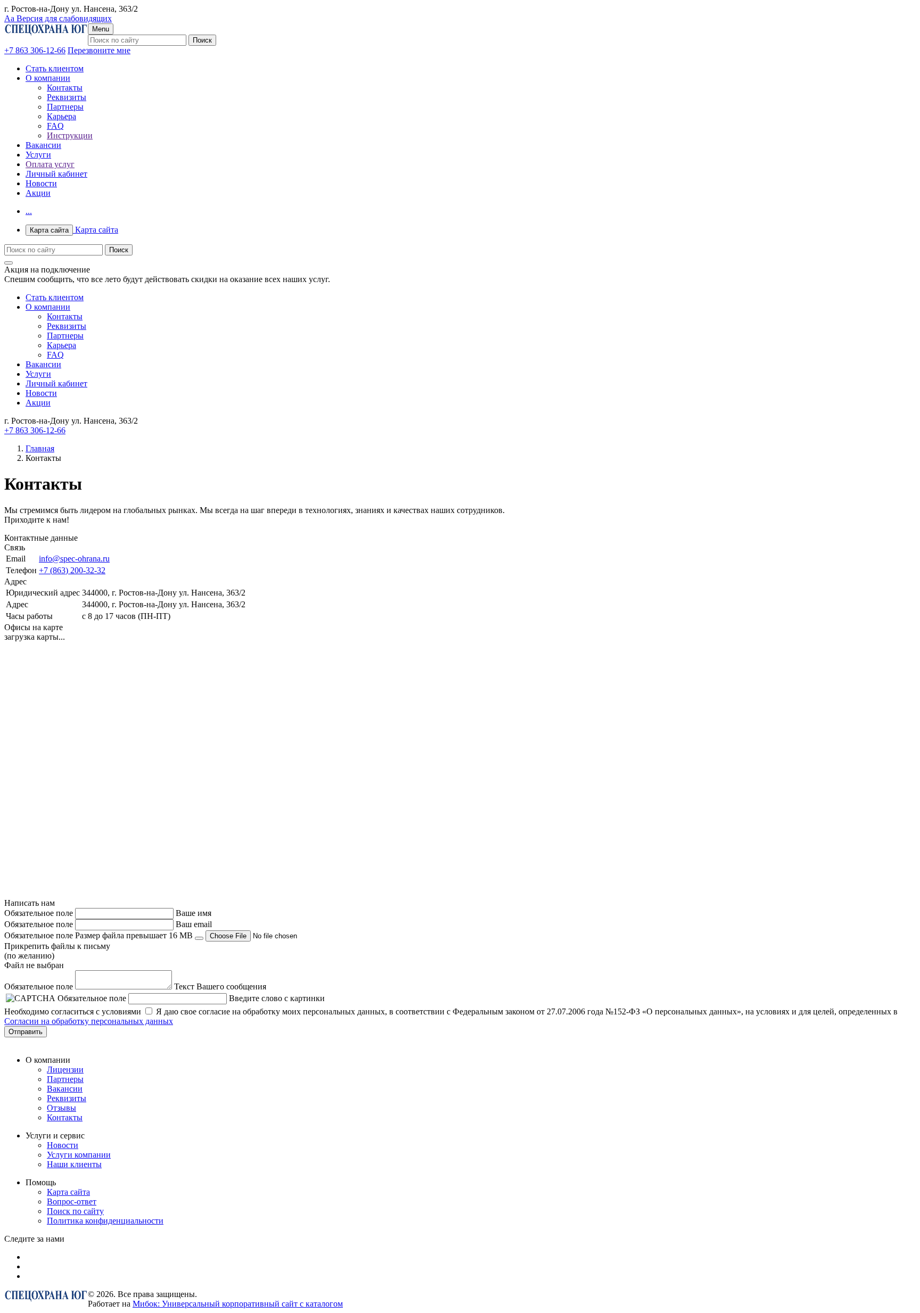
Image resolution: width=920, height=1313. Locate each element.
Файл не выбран (34, 965)
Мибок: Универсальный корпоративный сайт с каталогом (238, 1303)
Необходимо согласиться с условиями (72, 1011)
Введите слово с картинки (277, 998)
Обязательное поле (38, 913)
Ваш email (194, 924)
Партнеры (65, 106)
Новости (41, 183)
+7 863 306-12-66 (34, 50)
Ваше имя (193, 913)
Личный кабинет (56, 173)
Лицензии (65, 1069)
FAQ (55, 125)
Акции (38, 192)
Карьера (61, 116)
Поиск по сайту (75, 1211)
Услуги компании (79, 1154)
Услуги (38, 154)
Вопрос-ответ (71, 1201)
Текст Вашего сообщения (220, 986)
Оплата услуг (50, 164)
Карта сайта (74, 229)
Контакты (65, 87)
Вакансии (43, 145)
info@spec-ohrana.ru (74, 558)
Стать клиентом (55, 68)
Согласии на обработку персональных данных (88, 1021)
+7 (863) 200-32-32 (72, 570)
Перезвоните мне (99, 50)
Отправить (26, 1032)
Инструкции (70, 135)
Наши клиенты (74, 1164)
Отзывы (61, 1107)
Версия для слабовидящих (58, 18)
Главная (40, 448)
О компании (48, 77)
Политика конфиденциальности (105, 1220)
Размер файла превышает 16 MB (134, 935)
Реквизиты (66, 97)
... (29, 211)
